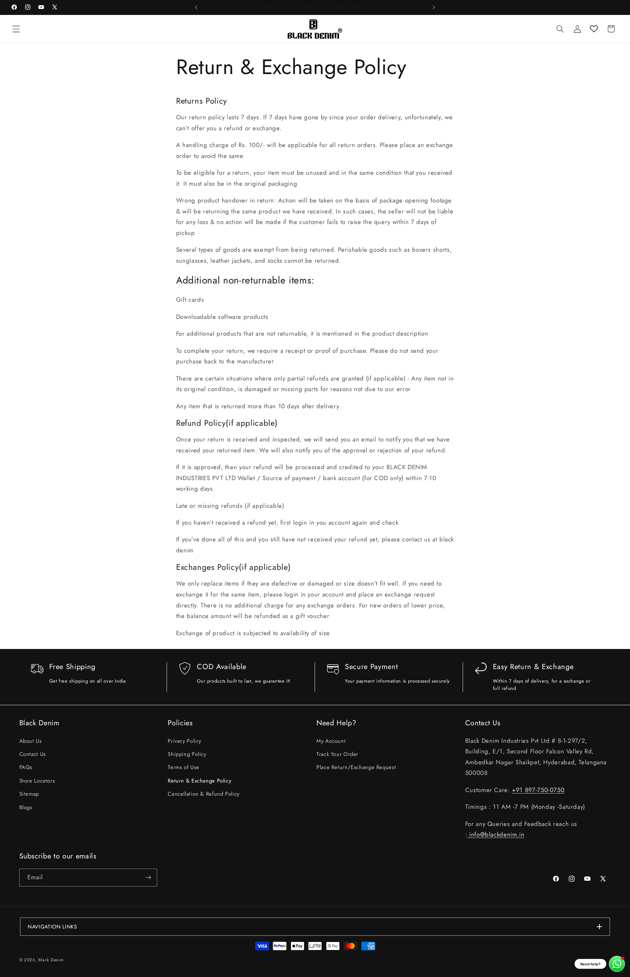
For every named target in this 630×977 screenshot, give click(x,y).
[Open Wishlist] (594, 28)
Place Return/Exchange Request (356, 768)
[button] (16, 28)
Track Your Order (337, 754)
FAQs (26, 768)
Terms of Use (183, 768)
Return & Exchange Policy (199, 781)
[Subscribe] (148, 878)
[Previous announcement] (196, 7)
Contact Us (32, 754)
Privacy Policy (184, 741)
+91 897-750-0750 (538, 789)
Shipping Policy (187, 754)
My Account (331, 741)
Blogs (25, 807)
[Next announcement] (434, 7)
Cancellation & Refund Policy (204, 794)
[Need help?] (617, 964)
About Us (30, 741)
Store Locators (37, 781)
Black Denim (50, 960)
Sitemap (29, 794)
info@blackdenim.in (495, 834)
